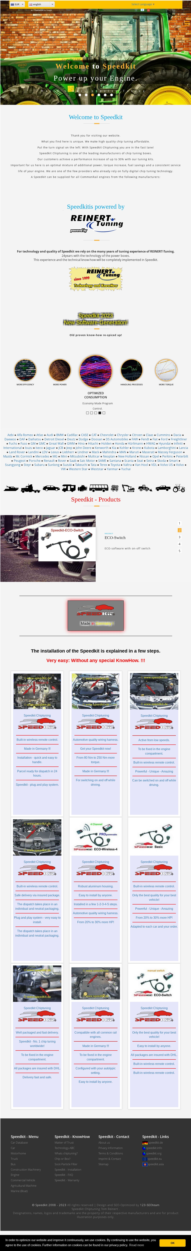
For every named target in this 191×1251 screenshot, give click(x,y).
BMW (60, 435)
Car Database (19, 1142)
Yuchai (126, 469)
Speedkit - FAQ (64, 1175)
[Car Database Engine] (82, 488)
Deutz (71, 439)
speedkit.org (154, 1153)
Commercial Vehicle (23, 1180)
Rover (62, 461)
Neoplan (109, 456)
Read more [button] (136, 1245)
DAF (22, 439)
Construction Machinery (26, 1169)
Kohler (124, 448)
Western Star (78, 469)
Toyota (115, 465)
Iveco (39, 448)
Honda (119, 443)
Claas (149, 435)
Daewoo (10, 439)
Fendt (145, 439)
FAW (135, 439)
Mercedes (42, 456)
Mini (64, 456)
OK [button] (173, 1242)
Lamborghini (167, 448)
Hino (81, 443)
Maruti (134, 452)
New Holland (127, 456)
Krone (136, 448)
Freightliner (179, 439)
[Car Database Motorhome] (68, 488)
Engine (15, 1175)
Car (13, 1148)
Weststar (97, 469)
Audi (50, 435)
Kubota (149, 448)
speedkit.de (155, 1142)
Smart (173, 461)
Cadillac (72, 435)
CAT (94, 435)
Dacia (177, 435)
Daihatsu (34, 439)
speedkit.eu (155, 1159)
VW (63, 469)
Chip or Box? (62, 1159)
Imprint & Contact (109, 1159)
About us (104, 1142)
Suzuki (67, 465)
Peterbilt (182, 456)
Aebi (10, 435)
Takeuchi (81, 465)
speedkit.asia (156, 1164)
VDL (154, 465)
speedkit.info (154, 1148)
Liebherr (68, 452)
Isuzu (28, 448)
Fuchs (13, 443)
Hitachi (93, 443)
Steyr (27, 465)
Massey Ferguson (170, 452)
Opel (155, 456)
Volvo (180, 465)
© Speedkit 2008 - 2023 (49, 1205)
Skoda (161, 461)
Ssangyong (12, 465)
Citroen (137, 435)
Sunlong (54, 465)
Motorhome (18, 1153)
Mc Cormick (24, 456)
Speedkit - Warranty (67, 1180)
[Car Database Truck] (30, 488)
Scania (129, 461)
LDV (45, 452)
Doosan (96, 439)
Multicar (94, 456)
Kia (114, 448)
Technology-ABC (65, 1148)
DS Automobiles (117, 439)
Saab (73, 461)
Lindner (83, 452)
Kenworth (102, 448)
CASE (84, 435)
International (12, 448)
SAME (102, 461)
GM (33, 443)
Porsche (34, 461)
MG (55, 456)
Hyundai (164, 443)
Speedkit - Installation (68, 1169)
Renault (49, 461)
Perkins (167, 456)
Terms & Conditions (110, 1153)
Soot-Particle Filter (66, 1164)
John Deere (83, 448)
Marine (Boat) (19, 1191)
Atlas (39, 435)
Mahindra (109, 452)
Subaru (39, 465)
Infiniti (178, 443)
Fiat (155, 439)
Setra (150, 461)
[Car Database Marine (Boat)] (11, 488)
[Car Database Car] (51, 488)
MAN (122, 452)
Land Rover (17, 452)
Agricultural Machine (23, 1185)
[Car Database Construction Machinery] (128, 488)
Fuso (24, 443)
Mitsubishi (77, 456)
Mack (95, 452)
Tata (93, 465)
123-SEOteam (149, 1205)
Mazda (7, 456)
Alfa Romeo (25, 435)
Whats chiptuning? (66, 1153)
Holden (106, 443)
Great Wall (56, 443)
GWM (71, 443)
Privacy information (110, 1148)
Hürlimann (135, 443)
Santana (115, 461)
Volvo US (166, 465)
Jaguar (50, 448)
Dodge (83, 439)
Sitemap (103, 1164)
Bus (13, 1164)
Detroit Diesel (54, 439)
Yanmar (112, 469)
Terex (103, 465)
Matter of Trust (64, 1142)
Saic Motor (87, 461)
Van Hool (141, 465)
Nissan (144, 456)
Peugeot (20, 461)
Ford (164, 439)
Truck (14, 1159)
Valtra (127, 465)
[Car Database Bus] (99, 488)
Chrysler (123, 435)
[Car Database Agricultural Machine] (179, 488)
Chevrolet (107, 435)
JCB (61, 448)
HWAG (150, 443)
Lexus (55, 452)
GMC (42, 443)
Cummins (163, 435)
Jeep (69, 448)
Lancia (183, 448)
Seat (140, 461)
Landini (33, 452)
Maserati (148, 452)
